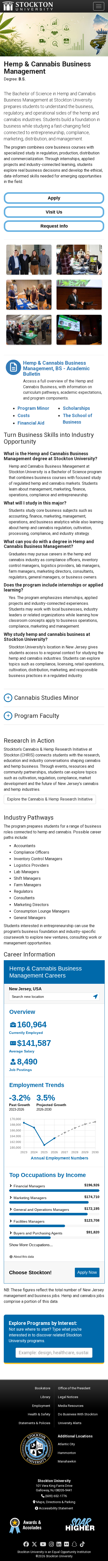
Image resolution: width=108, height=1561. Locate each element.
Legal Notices (68, 1397)
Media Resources (70, 1406)
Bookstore (42, 1388)
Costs (24, 415)
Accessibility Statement (56, 1508)
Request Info (54, 226)
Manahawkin (67, 1461)
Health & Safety (39, 1414)
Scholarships (76, 408)
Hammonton (67, 1453)
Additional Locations (75, 1436)
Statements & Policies (34, 1423)
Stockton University (28, 6)
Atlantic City (66, 1444)
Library (45, 1397)
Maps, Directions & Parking (55, 1502)
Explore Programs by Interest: (43, 1323)
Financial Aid (31, 423)
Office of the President (74, 1388)
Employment (41, 1406)
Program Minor (33, 408)
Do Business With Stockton (78, 1414)
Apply (54, 198)
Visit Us (54, 212)
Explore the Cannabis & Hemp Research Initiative (50, 799)
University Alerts (69, 1423)
